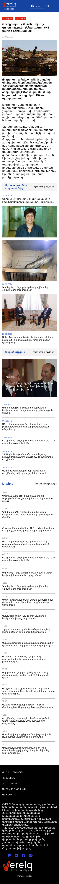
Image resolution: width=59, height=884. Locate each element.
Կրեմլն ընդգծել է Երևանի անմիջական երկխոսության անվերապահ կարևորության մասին (27, 514)
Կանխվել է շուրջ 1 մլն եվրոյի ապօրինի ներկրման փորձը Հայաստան (24, 617)
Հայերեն (7, 18)
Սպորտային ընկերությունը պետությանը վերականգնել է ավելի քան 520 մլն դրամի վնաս (25, 675)
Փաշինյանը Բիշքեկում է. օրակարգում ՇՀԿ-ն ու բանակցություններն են (28, 559)
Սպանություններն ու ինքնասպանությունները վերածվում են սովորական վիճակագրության (28, 644)
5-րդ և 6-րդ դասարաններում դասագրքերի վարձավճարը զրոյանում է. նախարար (26, 630)
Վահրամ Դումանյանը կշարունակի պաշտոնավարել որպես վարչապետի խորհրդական (23, 659)
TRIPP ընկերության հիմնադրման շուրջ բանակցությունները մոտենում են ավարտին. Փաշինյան (27, 457)
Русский (21, 18)
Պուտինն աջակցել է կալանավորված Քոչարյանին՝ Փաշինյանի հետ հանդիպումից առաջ (27, 498)
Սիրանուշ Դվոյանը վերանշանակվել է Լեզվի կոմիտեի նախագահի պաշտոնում (27, 574)
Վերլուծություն (12, 772)
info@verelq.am (24, 876)
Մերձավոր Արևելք (14, 789)
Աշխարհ (7, 794)
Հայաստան (8, 778)
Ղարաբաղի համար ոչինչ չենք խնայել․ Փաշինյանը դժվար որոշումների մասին (24, 472)
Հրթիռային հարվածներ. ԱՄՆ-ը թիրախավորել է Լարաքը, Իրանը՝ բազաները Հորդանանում (28, 529)
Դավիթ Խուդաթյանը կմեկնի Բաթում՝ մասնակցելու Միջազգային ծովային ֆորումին (28, 706)
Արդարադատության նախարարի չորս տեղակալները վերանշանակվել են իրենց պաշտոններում (25, 750)
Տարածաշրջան (11, 783)
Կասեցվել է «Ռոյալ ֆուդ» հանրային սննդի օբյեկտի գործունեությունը (25, 587)
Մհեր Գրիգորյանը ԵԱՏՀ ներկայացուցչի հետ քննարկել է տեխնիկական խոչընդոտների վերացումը (27, 602)
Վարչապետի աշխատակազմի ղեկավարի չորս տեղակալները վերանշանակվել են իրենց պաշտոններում (28, 691)
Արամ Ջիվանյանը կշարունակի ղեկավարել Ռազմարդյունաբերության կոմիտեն (26, 735)
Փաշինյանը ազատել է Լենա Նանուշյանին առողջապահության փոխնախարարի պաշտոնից (25, 721)
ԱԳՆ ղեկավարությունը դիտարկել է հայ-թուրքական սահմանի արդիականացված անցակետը (25, 544)
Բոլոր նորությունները (46, 484)
